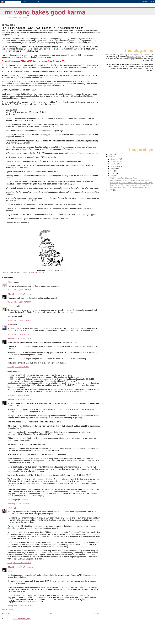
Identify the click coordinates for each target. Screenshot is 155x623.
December (115, 159)
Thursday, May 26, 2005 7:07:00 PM (19, 302)
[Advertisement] (141, 32)
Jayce (9, 508)
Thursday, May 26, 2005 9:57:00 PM (19, 334)
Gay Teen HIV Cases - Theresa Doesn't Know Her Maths (131, 187)
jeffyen (10, 324)
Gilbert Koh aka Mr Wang (17, 294)
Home (51, 613)
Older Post (96, 613)
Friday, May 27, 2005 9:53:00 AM (18, 395)
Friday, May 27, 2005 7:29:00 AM (18, 367)
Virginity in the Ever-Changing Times (123, 178)
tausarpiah (11, 306)
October (114, 164)
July (112, 171)
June (113, 173)
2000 (111, 190)
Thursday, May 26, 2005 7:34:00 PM (19, 320)
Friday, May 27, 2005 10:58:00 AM (18, 504)
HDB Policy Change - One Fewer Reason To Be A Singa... (131, 183)
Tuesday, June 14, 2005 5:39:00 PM (19, 563)
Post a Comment (8, 609)
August (113, 169)
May (112, 176)
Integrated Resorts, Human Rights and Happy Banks (129, 180)
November (115, 161)
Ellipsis (10, 282)
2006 (111, 154)
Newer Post (6, 613)
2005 (111, 157)
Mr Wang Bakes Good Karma (45, 12)
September (115, 166)
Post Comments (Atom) (22, 619)
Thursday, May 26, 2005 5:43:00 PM (19, 290)
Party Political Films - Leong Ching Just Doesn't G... (129, 185)
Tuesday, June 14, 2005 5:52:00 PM (19, 605)
